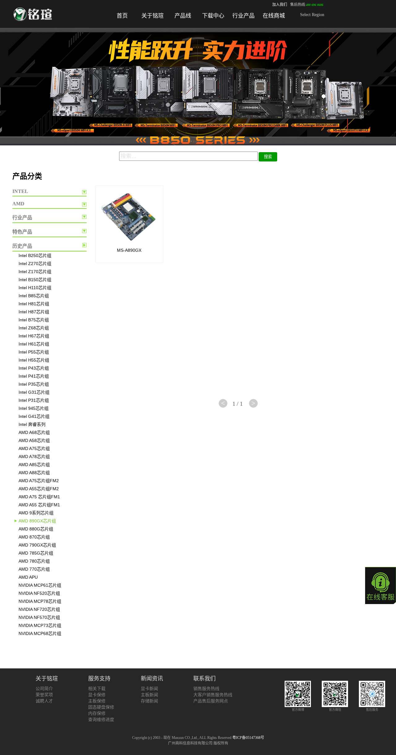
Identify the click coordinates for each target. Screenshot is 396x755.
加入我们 (279, 4)
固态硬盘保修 (101, 707)
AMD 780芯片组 (34, 561)
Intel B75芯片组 (34, 319)
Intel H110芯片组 (35, 287)
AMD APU (28, 577)
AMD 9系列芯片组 (36, 512)
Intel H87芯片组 (34, 311)
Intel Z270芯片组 (35, 263)
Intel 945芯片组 (34, 408)
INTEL (20, 191)
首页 (122, 16)
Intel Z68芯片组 (34, 327)
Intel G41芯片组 (34, 416)
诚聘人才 (44, 701)
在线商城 (274, 16)
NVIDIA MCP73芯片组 (40, 625)
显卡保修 (96, 695)
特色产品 (22, 231)
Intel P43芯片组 (34, 368)
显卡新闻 (149, 688)
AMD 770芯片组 (34, 569)
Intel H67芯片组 (34, 335)
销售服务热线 (206, 688)
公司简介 (44, 688)
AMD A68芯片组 (34, 432)
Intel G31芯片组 (34, 392)
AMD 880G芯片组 (36, 528)
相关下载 (96, 688)
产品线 (182, 16)
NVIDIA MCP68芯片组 (40, 633)
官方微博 (298, 709)
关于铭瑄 (152, 16)
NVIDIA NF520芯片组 (39, 593)
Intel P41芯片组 (34, 376)
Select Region (312, 14)
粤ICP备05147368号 (248, 738)
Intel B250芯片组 (35, 255)
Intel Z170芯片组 (35, 271)
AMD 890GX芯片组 (37, 520)
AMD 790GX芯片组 (37, 545)
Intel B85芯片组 (34, 295)
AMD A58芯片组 (34, 440)
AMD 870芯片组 (34, 536)
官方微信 (335, 709)
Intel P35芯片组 (34, 384)
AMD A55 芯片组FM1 (39, 504)
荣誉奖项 (44, 695)
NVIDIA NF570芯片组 (39, 617)
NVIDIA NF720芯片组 (39, 609)
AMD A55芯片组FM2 (39, 488)
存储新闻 (149, 701)
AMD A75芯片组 (34, 448)
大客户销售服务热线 (212, 695)
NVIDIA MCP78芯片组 (40, 601)
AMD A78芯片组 (34, 456)
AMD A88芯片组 (34, 472)
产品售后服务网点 (210, 701)
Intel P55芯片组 (34, 352)
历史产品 (22, 246)
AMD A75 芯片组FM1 (39, 496)
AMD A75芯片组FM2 (39, 480)
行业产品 (243, 16)
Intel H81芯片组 (34, 303)
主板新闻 (149, 695)
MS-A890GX (129, 250)
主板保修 (96, 701)
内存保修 (96, 713)
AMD (18, 203)
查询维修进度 (101, 719)
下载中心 (213, 16)
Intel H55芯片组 (34, 360)
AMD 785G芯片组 (36, 553)
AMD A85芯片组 (34, 464)
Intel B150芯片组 (35, 279)
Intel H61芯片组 (34, 343)
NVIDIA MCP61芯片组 (40, 585)
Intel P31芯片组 (34, 400)
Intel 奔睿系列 (32, 424)
